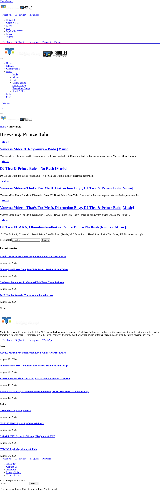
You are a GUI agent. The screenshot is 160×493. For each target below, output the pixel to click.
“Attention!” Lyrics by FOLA (15, 410)
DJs (8, 28)
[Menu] (1, 58)
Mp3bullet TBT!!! (15, 31)
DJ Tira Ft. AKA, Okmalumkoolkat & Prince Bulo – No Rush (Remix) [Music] (63, 227)
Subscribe (6, 103)
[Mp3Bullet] (35, 57)
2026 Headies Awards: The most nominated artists (26, 295)
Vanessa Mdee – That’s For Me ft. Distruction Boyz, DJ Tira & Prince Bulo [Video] (66, 188)
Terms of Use (13, 475)
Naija (15, 74)
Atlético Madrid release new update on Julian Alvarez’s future (33, 256)
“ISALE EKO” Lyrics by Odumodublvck (22, 423)
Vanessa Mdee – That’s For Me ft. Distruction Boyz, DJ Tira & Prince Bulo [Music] (67, 208)
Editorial (10, 20)
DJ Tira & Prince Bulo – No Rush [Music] (33, 168)
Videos (9, 37)
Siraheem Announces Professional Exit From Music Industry (32, 282)
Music (9, 34)
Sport (8, 97)
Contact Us (11, 466)
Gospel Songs (19, 85)
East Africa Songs (21, 88)
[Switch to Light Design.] (3, 107)
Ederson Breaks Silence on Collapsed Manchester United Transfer (35, 378)
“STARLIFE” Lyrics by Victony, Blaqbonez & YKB (27, 436)
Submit (34, 483)
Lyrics (9, 25)
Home (9, 63)
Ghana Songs (19, 82)
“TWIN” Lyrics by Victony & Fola (18, 449)
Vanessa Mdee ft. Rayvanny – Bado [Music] (34, 149)
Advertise (11, 469)
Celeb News (12, 23)
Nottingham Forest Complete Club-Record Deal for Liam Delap (34, 269)
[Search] (1, 110)
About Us (11, 464)
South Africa (18, 91)
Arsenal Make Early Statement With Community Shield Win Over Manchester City (44, 391)
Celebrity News (13, 69)
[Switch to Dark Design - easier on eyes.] (1, 107)
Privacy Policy (13, 472)
